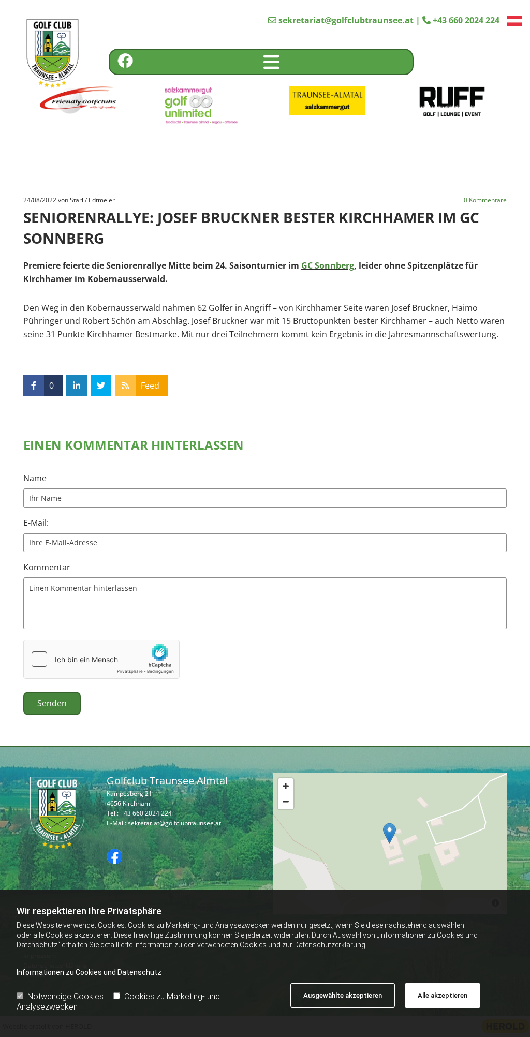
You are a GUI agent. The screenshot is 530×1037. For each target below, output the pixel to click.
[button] (271, 62)
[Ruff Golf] (452, 101)
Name (35, 478)
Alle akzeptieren (442, 995)
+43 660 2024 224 (466, 20)
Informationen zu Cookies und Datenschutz (89, 972)
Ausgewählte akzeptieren (342, 995)
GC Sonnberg (327, 265)
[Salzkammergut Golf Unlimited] (202, 105)
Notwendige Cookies (65, 996)
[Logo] (46, 55)
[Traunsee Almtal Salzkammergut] (327, 100)
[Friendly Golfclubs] (77, 100)
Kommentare (485, 200)
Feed (150, 385)
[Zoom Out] (285, 801)
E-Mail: (36, 523)
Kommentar (46, 567)
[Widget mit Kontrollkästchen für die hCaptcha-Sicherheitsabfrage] (101, 659)
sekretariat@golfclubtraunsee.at (346, 20)
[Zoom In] (285, 786)
